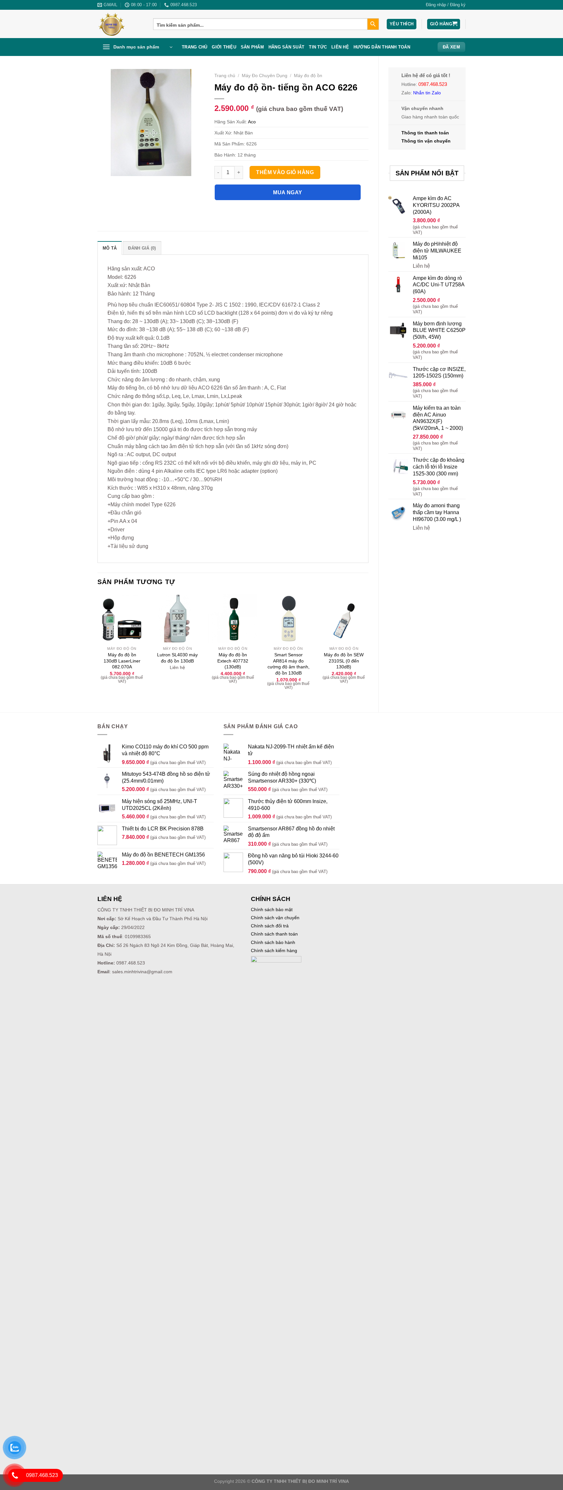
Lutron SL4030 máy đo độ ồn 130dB (177, 657)
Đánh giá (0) (142, 248)
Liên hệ (340, 47)
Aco (252, 121)
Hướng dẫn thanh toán (382, 47)
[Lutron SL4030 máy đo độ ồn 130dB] (177, 618)
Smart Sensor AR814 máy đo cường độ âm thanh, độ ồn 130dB (288, 664)
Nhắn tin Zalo (427, 92)
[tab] (109, 248)
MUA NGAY (287, 192)
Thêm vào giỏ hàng (285, 172)
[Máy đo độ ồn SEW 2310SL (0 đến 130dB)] (343, 618)
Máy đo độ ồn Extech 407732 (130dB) (232, 660)
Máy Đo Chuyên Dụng (264, 75)
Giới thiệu (224, 47)
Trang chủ (194, 47)
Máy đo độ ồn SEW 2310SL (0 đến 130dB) (344, 660)
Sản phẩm (252, 47)
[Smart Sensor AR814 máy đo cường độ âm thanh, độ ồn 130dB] (288, 618)
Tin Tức (318, 47)
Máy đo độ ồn (308, 75)
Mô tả (110, 248)
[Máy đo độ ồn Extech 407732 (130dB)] (232, 618)
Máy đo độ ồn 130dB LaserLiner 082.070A (122, 660)
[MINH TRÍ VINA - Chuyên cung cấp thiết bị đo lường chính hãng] (120, 24)
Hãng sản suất (286, 47)
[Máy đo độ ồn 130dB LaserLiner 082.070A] (122, 618)
